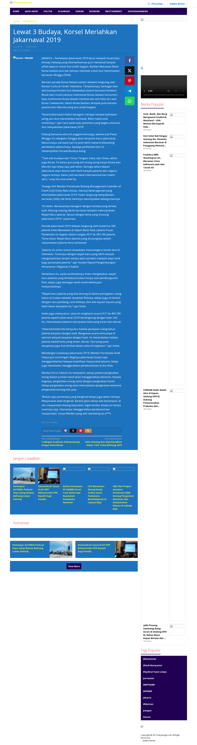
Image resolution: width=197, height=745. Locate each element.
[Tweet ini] (130, 70)
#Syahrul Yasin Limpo (155, 671)
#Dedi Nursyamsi (152, 665)
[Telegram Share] (130, 90)
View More (74, 566)
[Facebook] (65, 431)
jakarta (147, 697)
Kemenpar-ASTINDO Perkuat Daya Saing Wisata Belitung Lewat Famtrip (23, 493)
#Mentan (148, 704)
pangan (147, 710)
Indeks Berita (149, 740)
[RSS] (88, 431)
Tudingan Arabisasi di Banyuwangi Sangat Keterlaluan (61, 442)
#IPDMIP (147, 691)
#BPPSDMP (149, 684)
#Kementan (149, 658)
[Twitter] (73, 431)
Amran (147, 717)
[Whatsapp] (130, 101)
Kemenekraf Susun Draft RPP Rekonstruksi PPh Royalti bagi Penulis (48, 493)
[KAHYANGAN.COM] (21, 2)
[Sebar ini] (130, 60)
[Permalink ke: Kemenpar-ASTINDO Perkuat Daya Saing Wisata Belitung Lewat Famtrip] (24, 476)
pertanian (148, 678)
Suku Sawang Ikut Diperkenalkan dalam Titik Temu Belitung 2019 (103, 442)
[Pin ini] (130, 80)
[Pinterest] (80, 431)
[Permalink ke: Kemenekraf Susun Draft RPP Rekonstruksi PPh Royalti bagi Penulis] (49, 476)
